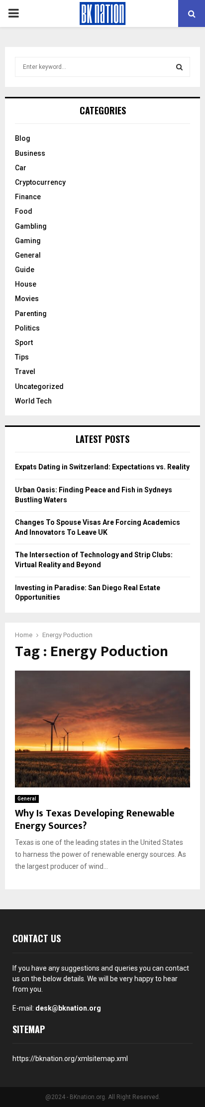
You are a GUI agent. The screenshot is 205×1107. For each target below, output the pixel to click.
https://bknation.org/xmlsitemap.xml (70, 1059)
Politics (27, 328)
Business (30, 153)
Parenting (31, 314)
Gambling (31, 226)
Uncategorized (39, 386)
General (26, 798)
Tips (22, 357)
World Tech (33, 401)
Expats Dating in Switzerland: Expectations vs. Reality (102, 467)
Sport (24, 343)
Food (23, 211)
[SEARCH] (179, 67)
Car (20, 168)
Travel (25, 371)
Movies (27, 299)
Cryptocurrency (40, 182)
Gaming (28, 241)
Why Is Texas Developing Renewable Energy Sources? (95, 819)
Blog (22, 138)
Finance (28, 197)
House (25, 284)
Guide (24, 270)
